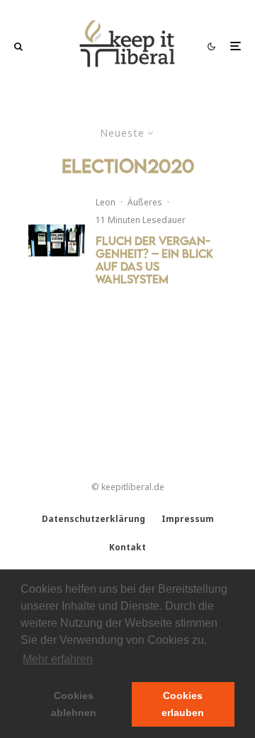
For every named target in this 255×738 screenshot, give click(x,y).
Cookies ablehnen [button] (73, 704)
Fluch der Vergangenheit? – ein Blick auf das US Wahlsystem (154, 259)
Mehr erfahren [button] (58, 659)
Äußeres (145, 202)
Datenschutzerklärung (93, 519)
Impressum (188, 519)
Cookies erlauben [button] (183, 704)
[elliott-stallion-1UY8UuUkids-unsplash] (56, 240)
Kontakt (127, 547)
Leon (105, 202)
